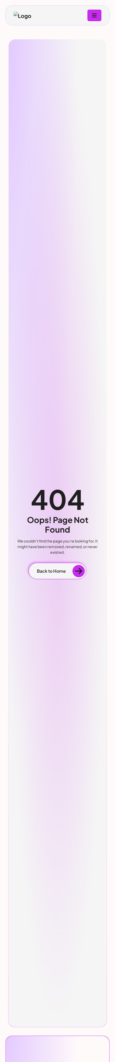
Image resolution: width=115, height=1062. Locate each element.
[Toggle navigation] (94, 15)
